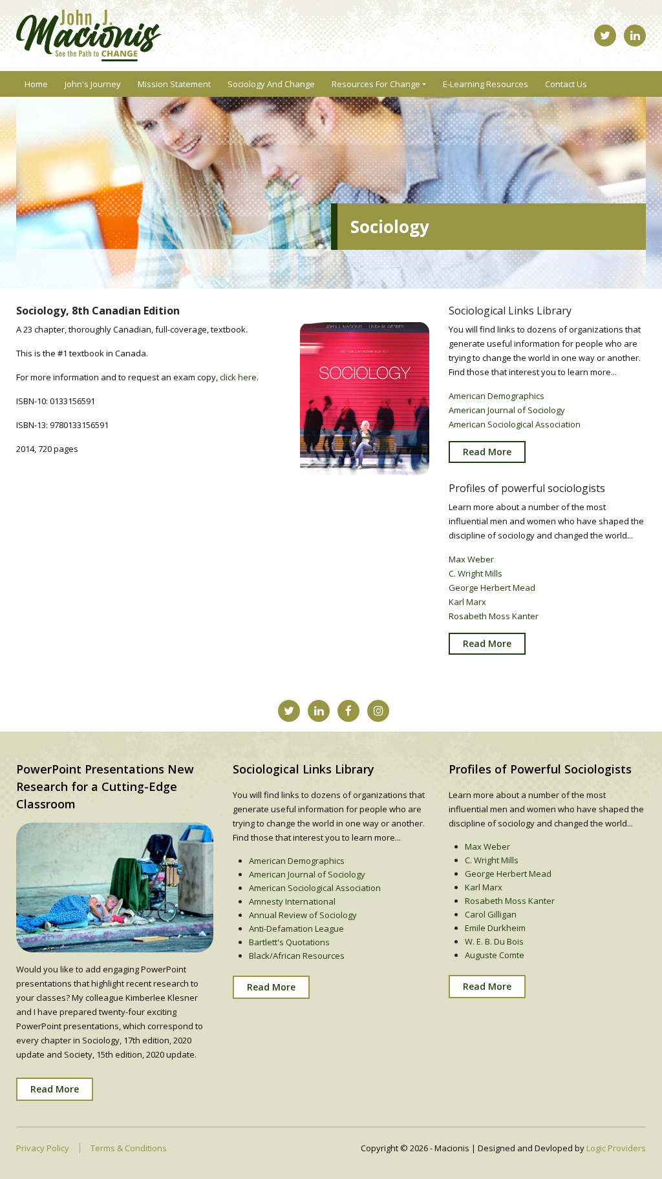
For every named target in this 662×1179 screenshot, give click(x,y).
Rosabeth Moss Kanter (494, 616)
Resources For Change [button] (376, 84)
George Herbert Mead (492, 587)
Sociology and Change (271, 84)
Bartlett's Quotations (289, 942)
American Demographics (496, 396)
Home (36, 84)
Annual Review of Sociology (303, 915)
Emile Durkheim (495, 928)
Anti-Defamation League (296, 928)
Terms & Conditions (129, 1148)
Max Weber (471, 559)
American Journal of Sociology (507, 410)
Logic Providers (616, 1148)
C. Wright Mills (475, 573)
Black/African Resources (297, 955)
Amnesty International (292, 901)
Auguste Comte (494, 955)
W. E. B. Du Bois (494, 941)
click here (238, 377)
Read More (487, 452)
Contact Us (566, 84)
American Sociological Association (515, 424)
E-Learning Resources (485, 84)
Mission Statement (174, 84)
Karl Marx (467, 602)
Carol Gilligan (491, 914)
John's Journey (93, 84)
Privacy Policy (42, 1148)
